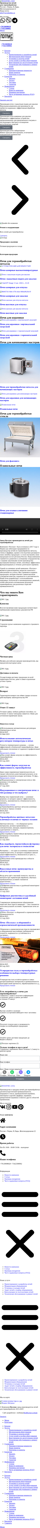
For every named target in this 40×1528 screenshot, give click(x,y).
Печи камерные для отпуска (13, 287)
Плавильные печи (9, 409)
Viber (18, 1075)
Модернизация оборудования (20, 57)
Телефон (3, 1075)
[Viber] (9, 20)
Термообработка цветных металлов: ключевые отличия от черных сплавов (18, 818)
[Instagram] (9, 1107)
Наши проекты (14, 72)
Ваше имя (3, 1055)
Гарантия (12, 84)
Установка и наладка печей (19, 59)
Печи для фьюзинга (9, 461)
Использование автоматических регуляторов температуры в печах (16, 739)
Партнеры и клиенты (17, 74)
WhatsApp (11, 1075)
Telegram (27, 1075)
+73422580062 (5, 28)
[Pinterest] (21, 1107)
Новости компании (16, 90)
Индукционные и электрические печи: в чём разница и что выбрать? (19, 791)
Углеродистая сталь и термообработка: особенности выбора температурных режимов (19, 973)
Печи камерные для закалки (14, 296)
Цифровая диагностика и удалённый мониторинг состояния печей (18, 896)
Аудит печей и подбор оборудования (23, 60)
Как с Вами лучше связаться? (11, 1069)
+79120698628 (5, 26)
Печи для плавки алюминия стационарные (13, 511)
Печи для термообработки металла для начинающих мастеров (19, 388)
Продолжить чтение (7, 753)
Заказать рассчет (6, 100)
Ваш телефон (5, 1062)
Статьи (11, 88)
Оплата (11, 80)
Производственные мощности (20, 70)
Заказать (12, 78)
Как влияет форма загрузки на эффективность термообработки (15, 766)
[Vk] (3, 1107)
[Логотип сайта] (7, 1)
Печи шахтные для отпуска (13, 304)
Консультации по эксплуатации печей (23, 62)
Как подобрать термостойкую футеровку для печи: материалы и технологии (20, 845)
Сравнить (8, 1523)
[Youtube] (15, 1107)
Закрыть (3, 1416)
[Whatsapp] (3, 20)
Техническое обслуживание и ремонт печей (21, 1294)
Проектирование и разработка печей (23, 55)
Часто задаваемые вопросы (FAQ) (21, 94)
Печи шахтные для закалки (13, 313)
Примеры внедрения (17, 92)
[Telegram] (15, 20)
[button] (20, 160)
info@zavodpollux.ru (7, 13)
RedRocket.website (30, 1413)
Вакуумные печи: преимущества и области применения (16, 870)
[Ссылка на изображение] (7, 1086)
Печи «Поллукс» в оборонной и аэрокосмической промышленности (17, 923)
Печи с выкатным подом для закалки (18, 279)
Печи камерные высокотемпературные (19, 270)
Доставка (12, 82)
